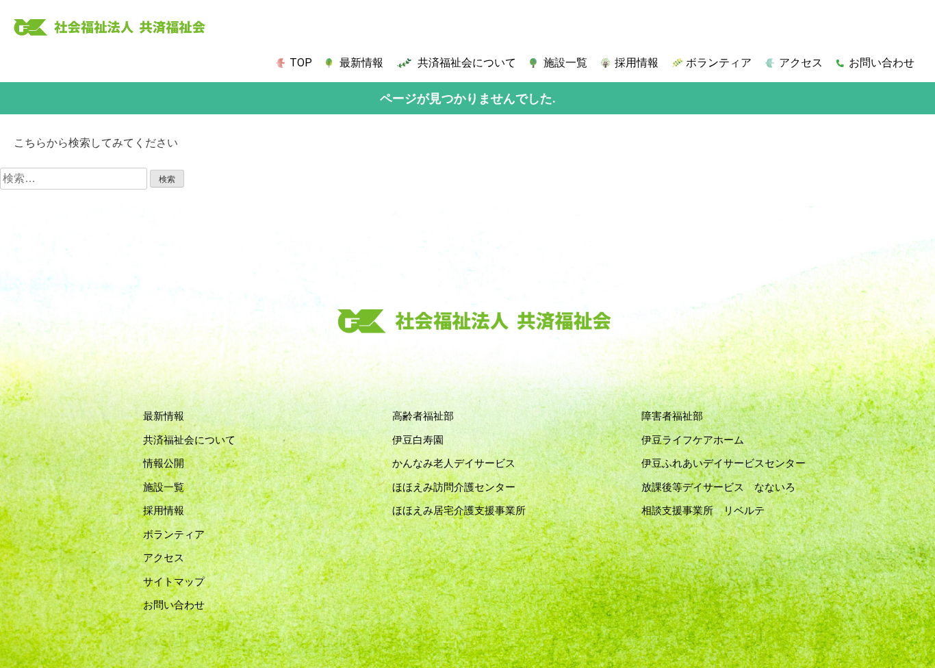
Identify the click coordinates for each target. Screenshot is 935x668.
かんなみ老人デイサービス (453, 463)
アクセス (801, 62)
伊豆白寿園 (418, 440)
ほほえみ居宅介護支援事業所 (459, 510)
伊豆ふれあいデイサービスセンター (723, 463)
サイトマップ (174, 582)
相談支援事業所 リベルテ (703, 510)
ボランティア (719, 62)
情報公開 (163, 463)
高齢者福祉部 (423, 416)
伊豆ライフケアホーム (692, 440)
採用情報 (636, 62)
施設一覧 (565, 62)
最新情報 (361, 62)
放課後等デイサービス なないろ (718, 487)
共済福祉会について (467, 62)
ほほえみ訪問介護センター (453, 487)
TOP (301, 62)
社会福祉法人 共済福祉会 (109, 28)
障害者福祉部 (672, 416)
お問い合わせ (881, 62)
